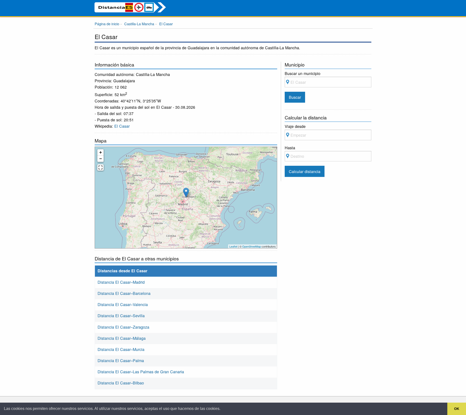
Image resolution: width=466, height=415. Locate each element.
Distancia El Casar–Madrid (121, 282)
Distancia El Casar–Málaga (122, 338)
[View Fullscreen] (100, 167)
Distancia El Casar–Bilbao (121, 383)
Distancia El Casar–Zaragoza (123, 327)
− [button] (100, 158)
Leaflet (233, 246)
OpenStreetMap (251, 246)
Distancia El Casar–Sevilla (121, 315)
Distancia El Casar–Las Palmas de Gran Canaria (141, 371)
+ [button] (100, 152)
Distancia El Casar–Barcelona (124, 293)
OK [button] (456, 409)
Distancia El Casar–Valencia (123, 304)
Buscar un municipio (302, 73)
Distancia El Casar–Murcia (121, 349)
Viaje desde (295, 126)
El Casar (122, 126)
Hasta (290, 147)
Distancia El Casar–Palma (121, 360)
